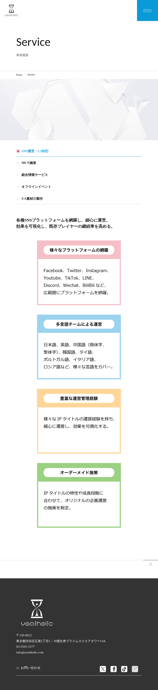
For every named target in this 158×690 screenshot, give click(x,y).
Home (19, 74)
